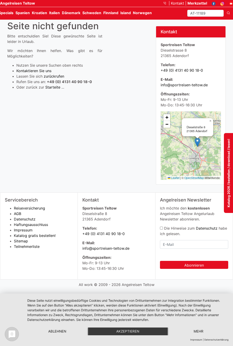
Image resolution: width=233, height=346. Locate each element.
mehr (198, 331)
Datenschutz (24, 219)
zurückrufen (54, 76)
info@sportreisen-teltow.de (184, 85)
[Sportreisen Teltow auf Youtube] (229, 3)
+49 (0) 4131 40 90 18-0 (182, 70)
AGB (17, 213)
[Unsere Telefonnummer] (166, 3)
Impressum (23, 230)
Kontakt (178, 3)
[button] (197, 142)
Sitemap (21, 241)
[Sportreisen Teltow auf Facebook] (212, 3)
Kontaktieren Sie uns (33, 70)
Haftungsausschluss (31, 224)
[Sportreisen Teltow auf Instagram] (220, 3)
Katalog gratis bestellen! (35, 235)
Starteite (52, 87)
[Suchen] (228, 13)
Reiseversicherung (29, 208)
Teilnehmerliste (27, 246)
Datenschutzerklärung (216, 339)
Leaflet (175, 178)
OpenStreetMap (194, 178)
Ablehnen (57, 331)
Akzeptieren (127, 331)
